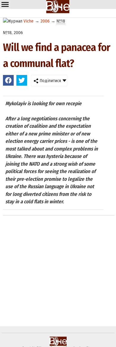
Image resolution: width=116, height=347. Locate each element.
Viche (28, 21)
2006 (45, 21)
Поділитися (49, 80)
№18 (61, 21)
